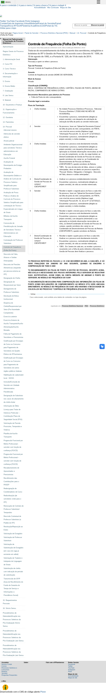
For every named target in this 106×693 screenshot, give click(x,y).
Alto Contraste (53, 8)
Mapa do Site (65, 8)
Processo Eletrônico (97, 306)
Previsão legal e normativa (38, 101)
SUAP (20, 26)
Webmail (34, 23)
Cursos (4, 666)
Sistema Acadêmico (32, 26)
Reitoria (4, 671)
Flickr (27, 21)
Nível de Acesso (34, 79)
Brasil (8, 2)
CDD (43, 26)
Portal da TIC (52, 26)
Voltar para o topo (8, 28)
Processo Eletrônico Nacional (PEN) (54, 33)
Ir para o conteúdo (9, 5)
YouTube (11, 21)
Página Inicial (18, 33)
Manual (72, 33)
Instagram (35, 21)
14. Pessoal (81, 33)
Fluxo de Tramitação (36, 105)
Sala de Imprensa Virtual (18, 23)
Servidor (4, 673)
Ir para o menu (26, 5)
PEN (86, 306)
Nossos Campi (7, 664)
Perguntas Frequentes (9, 675)
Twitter (3, 21)
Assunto (31, 72)
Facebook (20, 21)
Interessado (32, 59)
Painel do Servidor (46, 23)
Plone (43, 692)
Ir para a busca (41, 5)
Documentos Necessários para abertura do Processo (49, 95)
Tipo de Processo (35, 66)
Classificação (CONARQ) (37, 86)
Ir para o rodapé (58, 5)
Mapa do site (72, 678)
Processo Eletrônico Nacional (72, 306)
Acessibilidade (40, 8)
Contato (3, 23)
